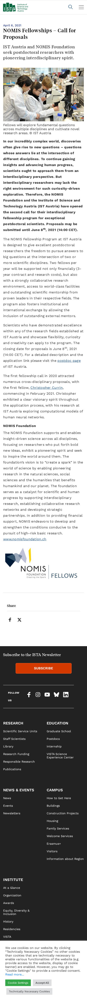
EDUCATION (57, 723)
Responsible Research (19, 761)
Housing (52, 821)
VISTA (7, 936)
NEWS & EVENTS (18, 790)
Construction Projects (63, 813)
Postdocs (53, 738)
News (7, 798)
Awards (8, 903)
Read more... (14, 974)
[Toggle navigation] (81, 7)
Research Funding (16, 754)
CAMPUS (55, 790)
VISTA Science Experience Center (60, 755)
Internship (54, 746)
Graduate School (59, 731)
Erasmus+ (54, 843)
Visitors (52, 851)
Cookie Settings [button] (18, 982)
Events (8, 805)
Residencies (11, 929)
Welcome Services (60, 836)
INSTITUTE (13, 879)
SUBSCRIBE (43, 668)
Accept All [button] (42, 982)
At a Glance (11, 887)
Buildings (53, 805)
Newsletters (11, 813)
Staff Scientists (14, 738)
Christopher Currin (46, 388)
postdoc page (69, 361)
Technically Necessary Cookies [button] (29, 991)
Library (8, 746)
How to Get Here (59, 798)
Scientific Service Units (20, 731)
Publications (12, 769)
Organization (12, 895)
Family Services (58, 828)
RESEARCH (13, 723)
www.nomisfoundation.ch (24, 539)
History (8, 921)
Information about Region (65, 859)
